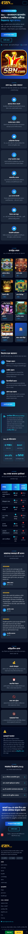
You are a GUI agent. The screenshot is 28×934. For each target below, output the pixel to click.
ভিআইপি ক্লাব (4, 896)
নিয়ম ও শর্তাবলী (4, 906)
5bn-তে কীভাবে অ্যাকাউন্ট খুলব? (11, 777)
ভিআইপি (3, 874)
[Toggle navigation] (25, 2)
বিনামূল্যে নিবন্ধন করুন (14, 824)
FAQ (2, 915)
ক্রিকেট (2, 871)
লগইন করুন (6, 40)
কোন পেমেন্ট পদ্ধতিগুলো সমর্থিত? (11, 783)
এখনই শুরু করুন (8, 404)
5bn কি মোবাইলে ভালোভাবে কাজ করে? (13, 789)
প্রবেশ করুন (3, 893)
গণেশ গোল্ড (3, 868)
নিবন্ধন (2, 890)
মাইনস (2, 880)
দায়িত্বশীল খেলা (20, 751)
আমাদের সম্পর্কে (4, 903)
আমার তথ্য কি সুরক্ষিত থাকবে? (11, 795)
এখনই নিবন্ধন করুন (9, 35)
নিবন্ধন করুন (9, 932)
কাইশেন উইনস (4, 865)
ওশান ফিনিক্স (4, 877)
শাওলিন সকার (4, 883)
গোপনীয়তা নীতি (10, 430)
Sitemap (3, 918)
